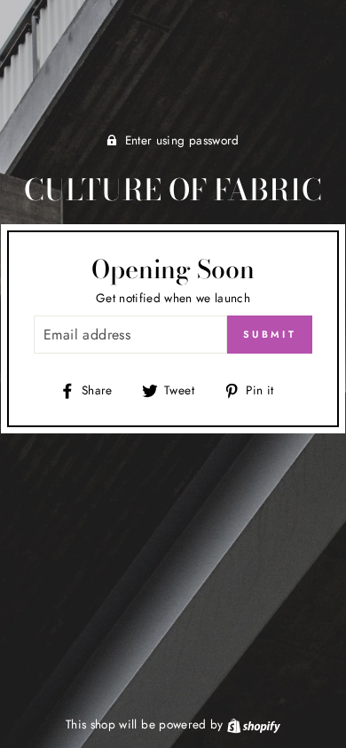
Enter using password (182, 140)
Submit (269, 334)
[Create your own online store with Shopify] (253, 724)
